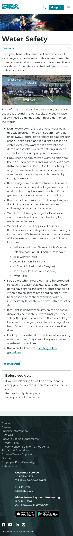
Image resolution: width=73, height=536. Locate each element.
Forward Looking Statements (20, 438)
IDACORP (8, 434)
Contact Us (9, 423)
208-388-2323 (24, 476)
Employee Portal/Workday (18, 462)
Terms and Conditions (15, 450)
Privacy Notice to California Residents (25, 446)
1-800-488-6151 (36, 480)
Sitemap (7, 458)
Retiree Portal (10, 466)
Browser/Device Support (17, 454)
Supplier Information (15, 431)
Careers (6, 427)
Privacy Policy (10, 442)
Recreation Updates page (22, 393)
